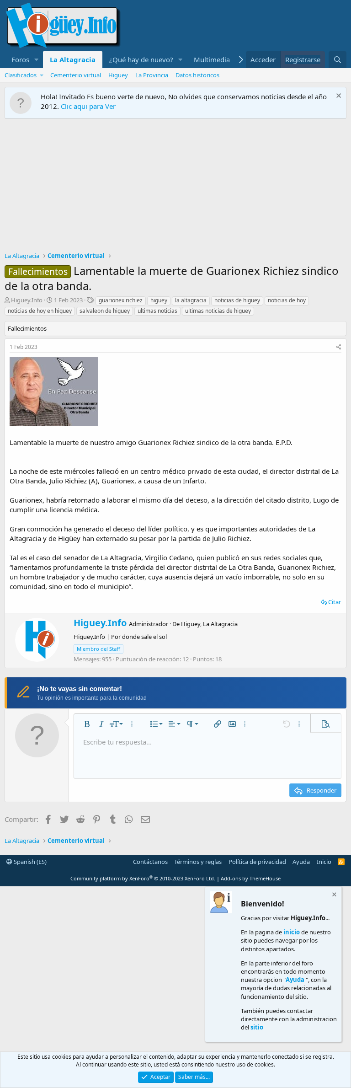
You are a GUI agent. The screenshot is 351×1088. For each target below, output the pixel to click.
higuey (158, 300)
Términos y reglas (198, 862)
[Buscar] (337, 59)
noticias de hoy (287, 300)
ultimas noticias (157, 311)
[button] (36, 59)
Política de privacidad (257, 862)
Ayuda (301, 862)
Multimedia (212, 59)
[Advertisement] (175, 187)
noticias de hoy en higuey (40, 311)
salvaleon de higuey (105, 311)
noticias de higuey (237, 300)
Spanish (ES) (29, 862)
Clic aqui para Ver (88, 106)
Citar (334, 602)
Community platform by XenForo (142, 878)
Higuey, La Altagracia (209, 624)
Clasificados (21, 75)
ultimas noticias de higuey (218, 311)
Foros (20, 59)
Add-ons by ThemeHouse (251, 878)
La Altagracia (73, 59)
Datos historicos (197, 75)
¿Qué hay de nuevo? (141, 59)
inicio (291, 932)
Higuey (118, 75)
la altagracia (191, 300)
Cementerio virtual (75, 75)
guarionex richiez (121, 300)
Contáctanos (150, 862)
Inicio (324, 862)
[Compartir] (339, 347)
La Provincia (151, 75)
